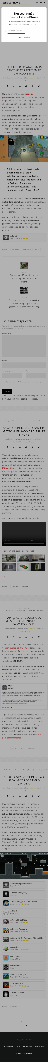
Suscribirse (33, 30)
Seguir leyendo (24, 37)
